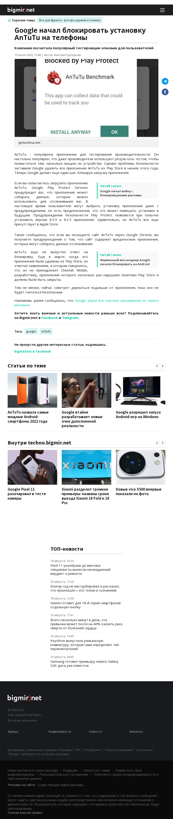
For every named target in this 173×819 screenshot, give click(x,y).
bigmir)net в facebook (32, 351)
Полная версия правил (25, 812)
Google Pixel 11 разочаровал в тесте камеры (27, 494)
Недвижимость (59, 731)
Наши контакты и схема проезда (33, 770)
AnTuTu (46, 331)
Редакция (70, 770)
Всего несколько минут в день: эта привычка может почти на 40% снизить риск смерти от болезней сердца (86, 624)
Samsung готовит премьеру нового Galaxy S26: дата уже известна (84, 663)
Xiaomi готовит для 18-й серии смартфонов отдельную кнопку (85, 605)
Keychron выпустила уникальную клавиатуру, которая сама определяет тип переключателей (84, 644)
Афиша (13, 731)
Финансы (136, 731)
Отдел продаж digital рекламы (60, 785)
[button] (157, 366)
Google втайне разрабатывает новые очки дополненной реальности (82, 419)
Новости (95, 731)
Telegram (70, 317)
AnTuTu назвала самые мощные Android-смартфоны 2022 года (28, 417)
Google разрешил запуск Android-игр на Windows (138, 414)
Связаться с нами (96, 770)
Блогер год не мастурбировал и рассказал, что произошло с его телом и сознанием (85, 588)
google (31, 331)
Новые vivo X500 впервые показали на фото (139, 491)
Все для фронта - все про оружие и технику (70, 20)
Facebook (49, 317)
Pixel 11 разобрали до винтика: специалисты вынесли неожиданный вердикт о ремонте (80, 569)
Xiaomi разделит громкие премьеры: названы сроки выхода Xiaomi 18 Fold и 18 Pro (85, 496)
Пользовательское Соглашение (63, 774)
